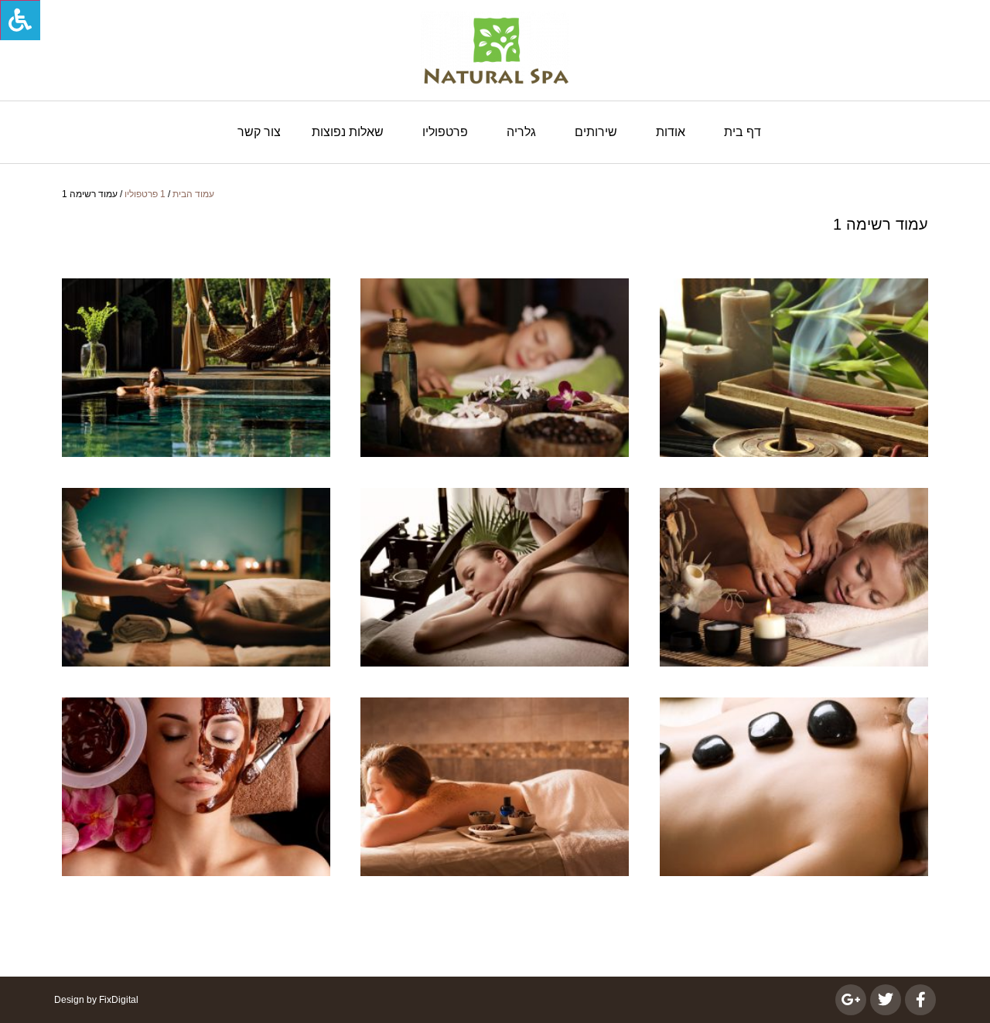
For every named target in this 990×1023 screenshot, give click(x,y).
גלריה (521, 131)
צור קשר (259, 131)
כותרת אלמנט (196, 368)
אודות (670, 131)
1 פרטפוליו (145, 194)
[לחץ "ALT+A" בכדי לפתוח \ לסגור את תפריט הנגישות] (20, 20)
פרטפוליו (445, 131)
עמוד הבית (193, 194)
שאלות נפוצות (348, 131)
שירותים (596, 131)
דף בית (742, 131)
